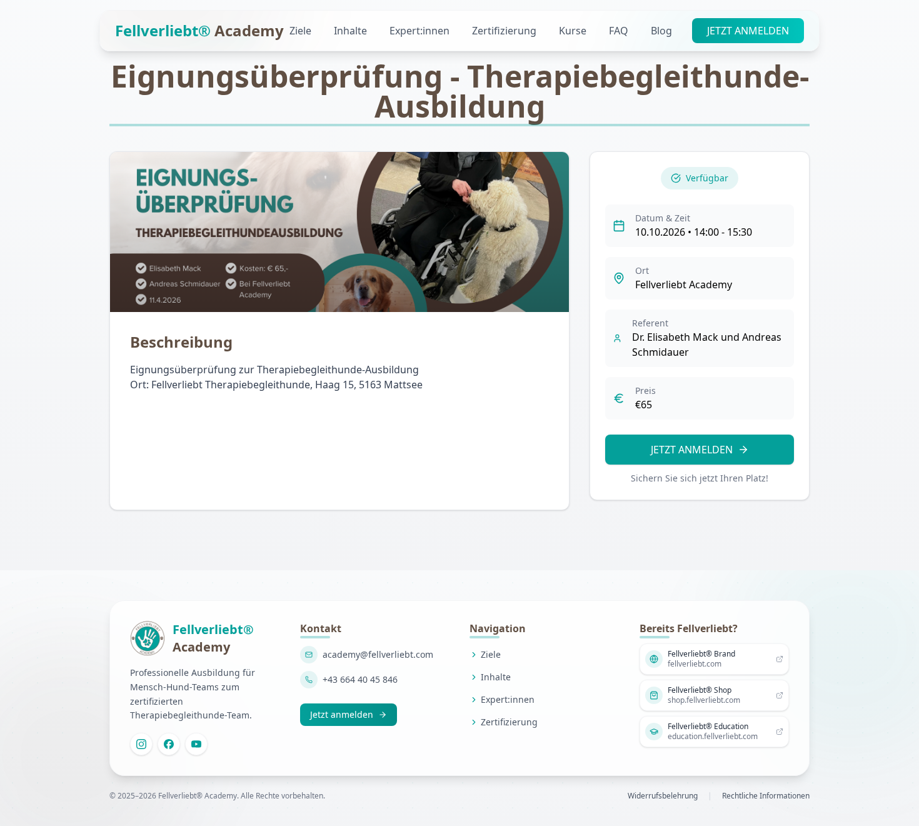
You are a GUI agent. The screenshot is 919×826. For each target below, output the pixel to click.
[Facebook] (169, 744)
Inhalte (351, 31)
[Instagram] (141, 744)
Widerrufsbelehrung (663, 796)
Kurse (574, 31)
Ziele (301, 31)
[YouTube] (196, 744)
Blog (661, 31)
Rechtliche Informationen (766, 796)
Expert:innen (420, 31)
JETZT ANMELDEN (748, 31)
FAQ (620, 31)
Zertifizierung (505, 31)
